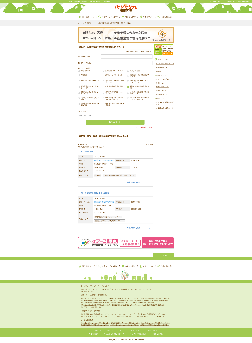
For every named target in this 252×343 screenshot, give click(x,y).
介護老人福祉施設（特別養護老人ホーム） (139, 92)
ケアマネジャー (96, 289)
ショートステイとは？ (125, 314)
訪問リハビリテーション (114, 75)
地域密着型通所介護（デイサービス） (114, 81)
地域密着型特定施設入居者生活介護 (90, 104)
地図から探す (130, 17)
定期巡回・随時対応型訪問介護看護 (139, 75)
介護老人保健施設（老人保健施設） (90, 98)
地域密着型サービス (162, 87)
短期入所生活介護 (86, 302)
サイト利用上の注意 (139, 334)
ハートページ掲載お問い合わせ (238, 1)
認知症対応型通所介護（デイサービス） (90, 87)
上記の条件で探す (115, 122)
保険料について (161, 71)
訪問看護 (84, 75)
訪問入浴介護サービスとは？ (156, 314)
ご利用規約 (95, 334)
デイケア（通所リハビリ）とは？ (104, 316)
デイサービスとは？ (111, 314)
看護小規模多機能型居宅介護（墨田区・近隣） (115, 23)
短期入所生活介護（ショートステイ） (90, 92)
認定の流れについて (162, 75)
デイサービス (116, 289)
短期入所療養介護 (98, 302)
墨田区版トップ (88, 17)
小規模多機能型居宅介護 (114, 86)
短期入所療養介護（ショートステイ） (114, 92)
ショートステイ (139, 289)
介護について (148, 17)
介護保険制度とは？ (87, 314)
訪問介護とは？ (99, 314)
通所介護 (166, 298)
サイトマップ (135, 330)
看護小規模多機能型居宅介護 (139, 87)
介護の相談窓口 (167, 17)
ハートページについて (116, 330)
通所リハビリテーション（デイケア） (139, 81)
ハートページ (216, 1)
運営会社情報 (158, 334)
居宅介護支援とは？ (140, 314)
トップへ (162, 255)
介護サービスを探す (110, 17)
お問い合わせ (152, 330)
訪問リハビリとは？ (87, 316)
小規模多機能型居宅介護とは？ (125, 316)
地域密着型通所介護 (87, 300)
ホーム (80, 23)
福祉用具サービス (161, 90)
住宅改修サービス (161, 94)
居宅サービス (160, 83)
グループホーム (150, 289)
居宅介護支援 (85, 71)
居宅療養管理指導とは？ (144, 316)
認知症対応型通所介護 (126, 300)
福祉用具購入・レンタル (88, 291)
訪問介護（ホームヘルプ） (114, 71)
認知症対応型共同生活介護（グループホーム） (139, 98)
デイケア (130, 289)
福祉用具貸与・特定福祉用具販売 (114, 104)
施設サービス (160, 98)
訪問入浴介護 (135, 71)
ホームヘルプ (106, 289)
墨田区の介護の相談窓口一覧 (165, 64)
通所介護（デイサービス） (90, 80)
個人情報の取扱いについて (115, 334)
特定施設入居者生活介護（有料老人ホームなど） (114, 98)
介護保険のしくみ (161, 67)
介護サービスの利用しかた (164, 79)
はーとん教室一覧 (158, 316)
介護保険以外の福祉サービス (165, 108)
